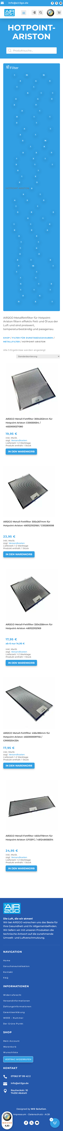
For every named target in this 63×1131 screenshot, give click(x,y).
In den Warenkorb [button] (21, 451)
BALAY (10, 98)
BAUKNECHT (28, 98)
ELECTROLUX (35, 140)
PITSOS (40, 230)
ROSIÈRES (12, 253)
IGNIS (9, 200)
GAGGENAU (13, 176)
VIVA (46, 283)
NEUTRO (24, 230)
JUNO (25, 212)
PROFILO (29, 235)
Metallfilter (11, 341)
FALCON (26, 158)
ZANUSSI (11, 301)
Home (6, 960)
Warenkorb (9, 1047)
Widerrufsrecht (12, 995)
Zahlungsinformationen (17, 1006)
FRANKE (11, 170)
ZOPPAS (45, 301)
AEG (21, 74)
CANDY (10, 122)
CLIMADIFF (28, 122)
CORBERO (12, 134)
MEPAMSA (41, 224)
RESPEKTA (12, 247)
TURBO (29, 277)
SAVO (25, 259)
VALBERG (31, 283)
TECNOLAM (28, 271)
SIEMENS (11, 265)
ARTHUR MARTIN (16, 92)
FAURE (10, 164)
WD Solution (38, 1109)
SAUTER (11, 259)
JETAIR (10, 206)
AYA (48, 92)
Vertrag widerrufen (18, 1059)
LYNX (9, 224)
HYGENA (33, 194)
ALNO (44, 80)
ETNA (30, 152)
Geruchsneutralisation (16, 966)
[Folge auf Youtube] (60, 3)
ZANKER (32, 295)
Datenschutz (35, 1114)
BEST (9, 104)
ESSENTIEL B (13, 152)
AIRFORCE (12, 80)
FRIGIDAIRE (29, 170)
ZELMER (28, 301)
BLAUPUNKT (26, 104)
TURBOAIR (12, 283)
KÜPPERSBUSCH (16, 218)
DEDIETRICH (13, 140)
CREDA (29, 134)
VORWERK (12, 289)
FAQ (5, 978)
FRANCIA (44, 164)
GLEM (29, 176)
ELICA (38, 146)
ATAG (35, 92)
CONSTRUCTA (14, 128)
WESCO (43, 289)
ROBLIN (29, 247)
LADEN (36, 218)
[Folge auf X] (56, 3)
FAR (40, 158)
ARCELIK (26, 86)
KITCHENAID (43, 212)
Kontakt (8, 972)
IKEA (22, 200)
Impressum (19, 1114)
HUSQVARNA (13, 194)
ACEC (9, 74)
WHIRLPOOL (13, 295)
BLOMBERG (13, 110)
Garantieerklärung (14, 1012)
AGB (47, 1114)
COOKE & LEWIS (38, 128)
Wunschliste (10, 1052)
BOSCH (10, 116)
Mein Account (11, 1041)
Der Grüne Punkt (13, 1023)
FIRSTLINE (27, 164)
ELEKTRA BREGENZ (17, 146)
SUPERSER (44, 265)
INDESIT (37, 200)
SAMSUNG (30, 253)
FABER (45, 152)
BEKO (46, 98)
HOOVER (29, 182)
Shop (6, 338)
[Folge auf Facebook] (52, 3)
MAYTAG (23, 224)
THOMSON (12, 277)
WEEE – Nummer (13, 1018)
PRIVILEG (11, 235)
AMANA (10, 86)
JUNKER (11, 212)
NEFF (9, 230)
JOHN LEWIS (28, 206)
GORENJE (11, 182)
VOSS (28, 289)
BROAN (43, 116)
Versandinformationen (16, 1001)
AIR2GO (36, 74)
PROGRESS (12, 241)
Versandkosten (19, 440)
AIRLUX (29, 80)
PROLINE (31, 241)
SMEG (27, 265)
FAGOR (10, 158)
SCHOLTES (42, 259)
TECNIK (10, 271)
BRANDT (26, 116)
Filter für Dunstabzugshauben (32, 338)
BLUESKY (32, 110)
